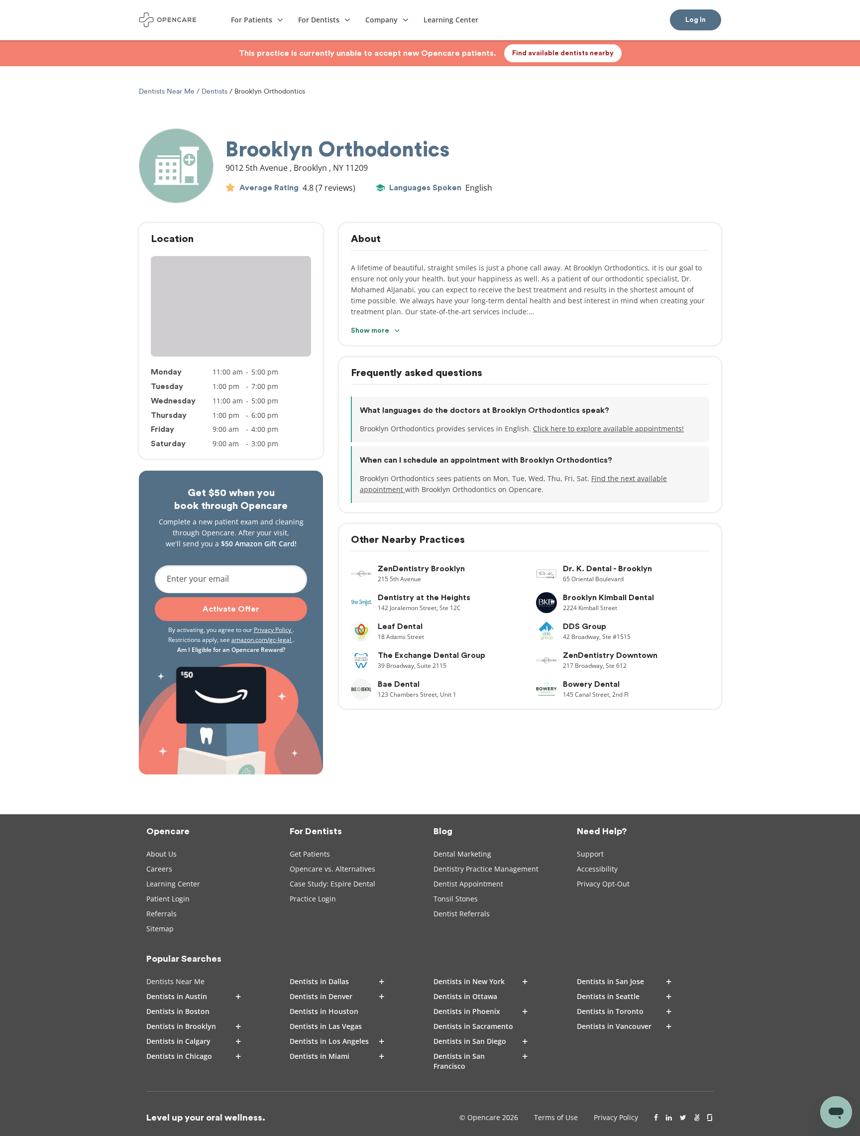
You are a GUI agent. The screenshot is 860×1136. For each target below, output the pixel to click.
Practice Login (313, 898)
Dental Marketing (462, 854)
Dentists (214, 91)
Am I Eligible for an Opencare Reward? (231, 649)
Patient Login (168, 898)
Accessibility (597, 869)
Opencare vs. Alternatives (332, 869)
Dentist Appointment (468, 883)
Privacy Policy (273, 630)
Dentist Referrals (461, 913)
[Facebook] (656, 1117)
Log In (695, 19)
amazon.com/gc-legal (262, 639)
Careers (159, 869)
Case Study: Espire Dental (332, 883)
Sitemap (160, 928)
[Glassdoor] (710, 1117)
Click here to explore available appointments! (608, 428)
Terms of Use (556, 1117)
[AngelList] (696, 1117)
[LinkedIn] (669, 1117)
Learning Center (173, 883)
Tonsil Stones (455, 898)
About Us (161, 854)
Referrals (161, 913)
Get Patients (310, 854)
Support (590, 854)
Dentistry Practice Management (485, 869)
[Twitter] (683, 1117)
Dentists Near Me (168, 91)
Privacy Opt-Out (603, 883)
